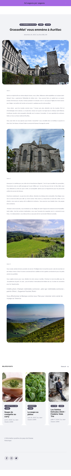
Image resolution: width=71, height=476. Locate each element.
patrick (9, 291)
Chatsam (20, 289)
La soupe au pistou (33, 413)
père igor (44, 289)
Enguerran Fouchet (24, 291)
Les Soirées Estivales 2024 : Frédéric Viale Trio (58, 413)
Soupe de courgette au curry (10, 414)
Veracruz (18, 298)
